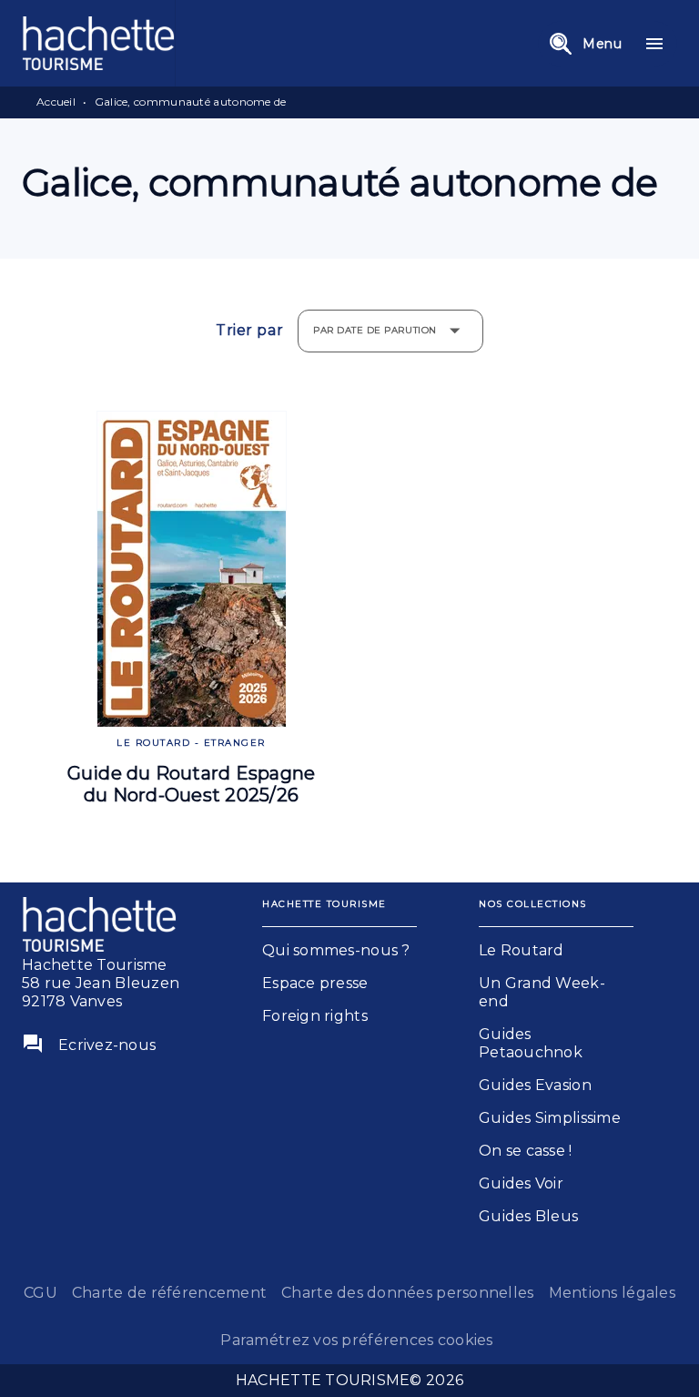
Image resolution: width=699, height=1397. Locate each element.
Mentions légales (612, 1292)
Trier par (249, 330)
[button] (339, 950)
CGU (40, 1292)
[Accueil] (98, 43)
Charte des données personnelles (407, 1292)
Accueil (56, 101)
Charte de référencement (169, 1292)
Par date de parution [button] (375, 330)
